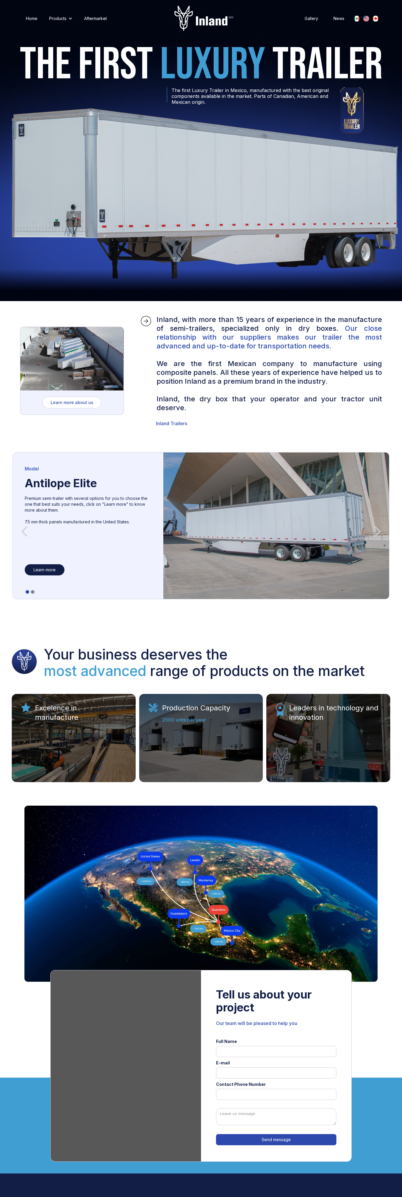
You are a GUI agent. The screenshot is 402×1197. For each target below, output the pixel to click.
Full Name (226, 1041)
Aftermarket (95, 18)
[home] (204, 18)
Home (31, 18)
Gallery (311, 18)
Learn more (45, 569)
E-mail (223, 1062)
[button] (60, 18)
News (338, 18)
